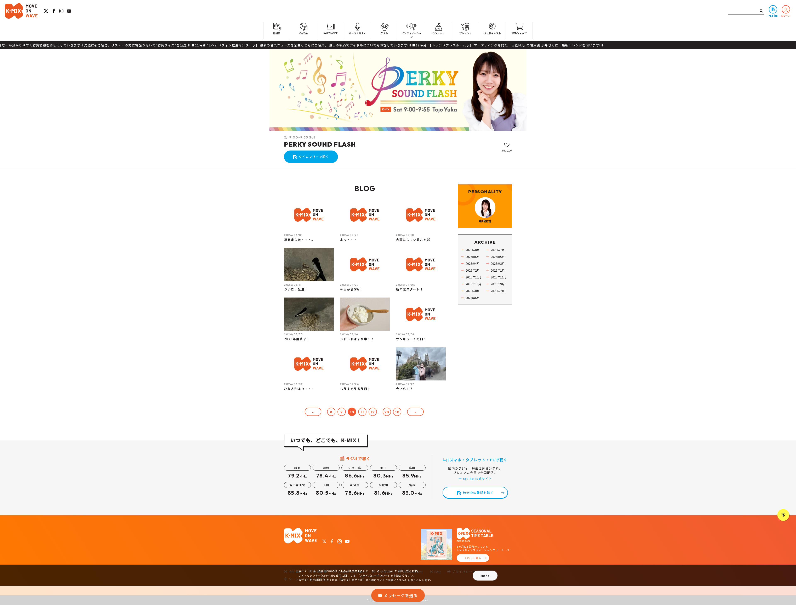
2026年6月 (473, 256)
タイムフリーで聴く (314, 156)
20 (386, 412)
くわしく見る (473, 558)
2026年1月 (498, 270)
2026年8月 (473, 250)
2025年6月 (473, 297)
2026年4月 (473, 263)
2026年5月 (498, 256)
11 (362, 412)
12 (373, 412)
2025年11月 (498, 277)
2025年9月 (498, 284)
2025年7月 (498, 291)
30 (397, 412)
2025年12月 (473, 277)
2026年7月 (498, 250)
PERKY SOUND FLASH (320, 144)
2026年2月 (473, 270)
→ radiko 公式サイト (475, 478)
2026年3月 (498, 263)
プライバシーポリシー (374, 575)
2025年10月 (473, 284)
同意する (485, 575)
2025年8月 (473, 291)
